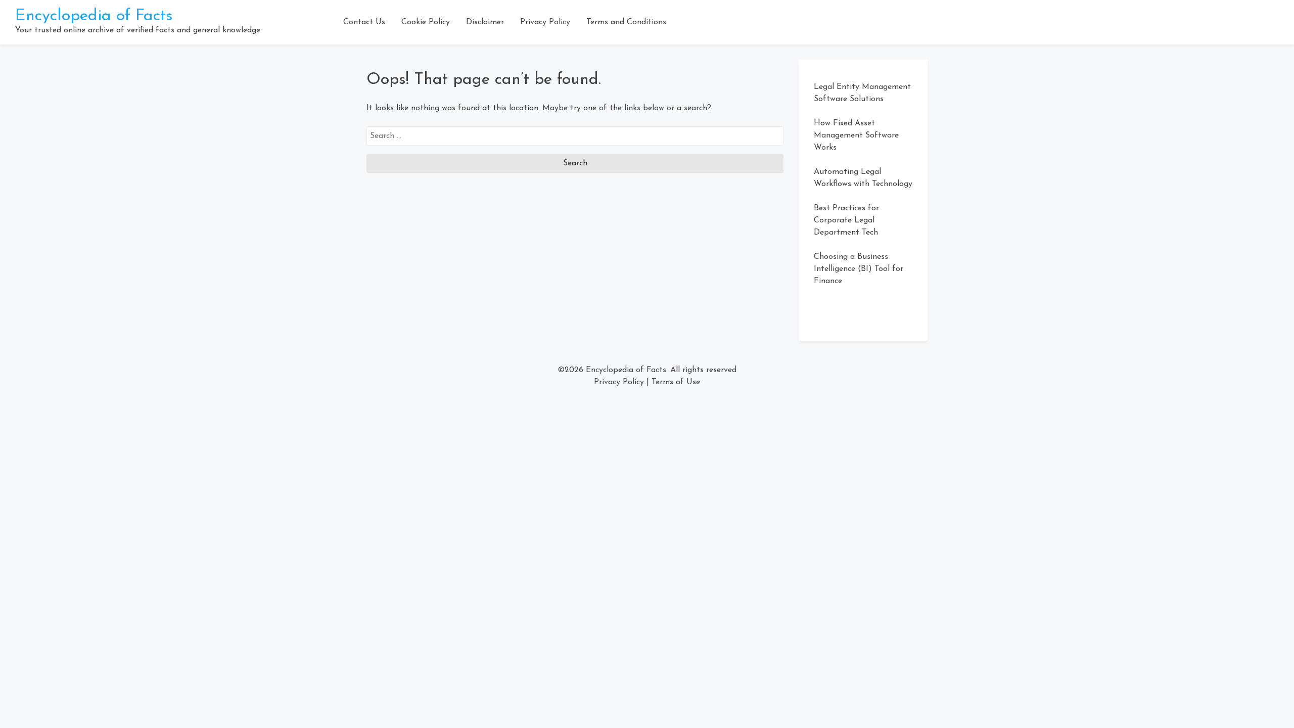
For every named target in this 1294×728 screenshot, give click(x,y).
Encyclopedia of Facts (94, 16)
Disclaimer (485, 22)
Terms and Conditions (626, 22)
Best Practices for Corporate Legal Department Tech (846, 220)
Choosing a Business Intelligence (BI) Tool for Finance (858, 269)
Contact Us (364, 22)
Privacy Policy (545, 22)
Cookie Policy (425, 22)
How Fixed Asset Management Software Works (856, 135)
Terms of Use (676, 382)
